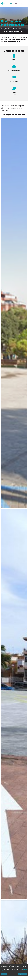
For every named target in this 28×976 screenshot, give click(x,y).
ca (23, 3)
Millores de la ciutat (8, 29)
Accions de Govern (17, 28)
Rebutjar (20, 974)
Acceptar (25, 974)
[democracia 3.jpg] (14, 704)
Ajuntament (7, 28)
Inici (2, 28)
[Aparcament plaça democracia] (14, 313)
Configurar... (4, 974)
